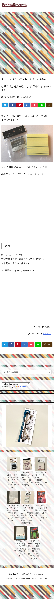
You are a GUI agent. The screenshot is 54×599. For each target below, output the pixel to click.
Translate (23, 386)
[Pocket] (34, 105)
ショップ (18, 79)
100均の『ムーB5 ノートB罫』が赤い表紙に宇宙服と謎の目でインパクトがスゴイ (41, 513)
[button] (7, 422)
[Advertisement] (27, 41)
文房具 (47, 327)
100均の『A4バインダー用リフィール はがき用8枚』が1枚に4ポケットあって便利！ (13, 513)
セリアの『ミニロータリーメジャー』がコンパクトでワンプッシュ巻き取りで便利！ (13, 479)
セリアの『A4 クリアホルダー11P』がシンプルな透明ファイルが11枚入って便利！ (20, 548)
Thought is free (42, 578)
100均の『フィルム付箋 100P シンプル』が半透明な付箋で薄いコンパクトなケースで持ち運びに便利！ (27, 514)
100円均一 (32, 79)
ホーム (6, 79)
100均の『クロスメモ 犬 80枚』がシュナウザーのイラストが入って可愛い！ (27, 478)
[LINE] (41, 105)
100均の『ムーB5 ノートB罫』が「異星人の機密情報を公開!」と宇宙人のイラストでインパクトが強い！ (34, 550)
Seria (44, 79)
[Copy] (49, 105)
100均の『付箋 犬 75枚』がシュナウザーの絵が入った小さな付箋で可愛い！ (41, 478)
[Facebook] (12, 105)
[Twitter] (5, 105)
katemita (47, 333)
